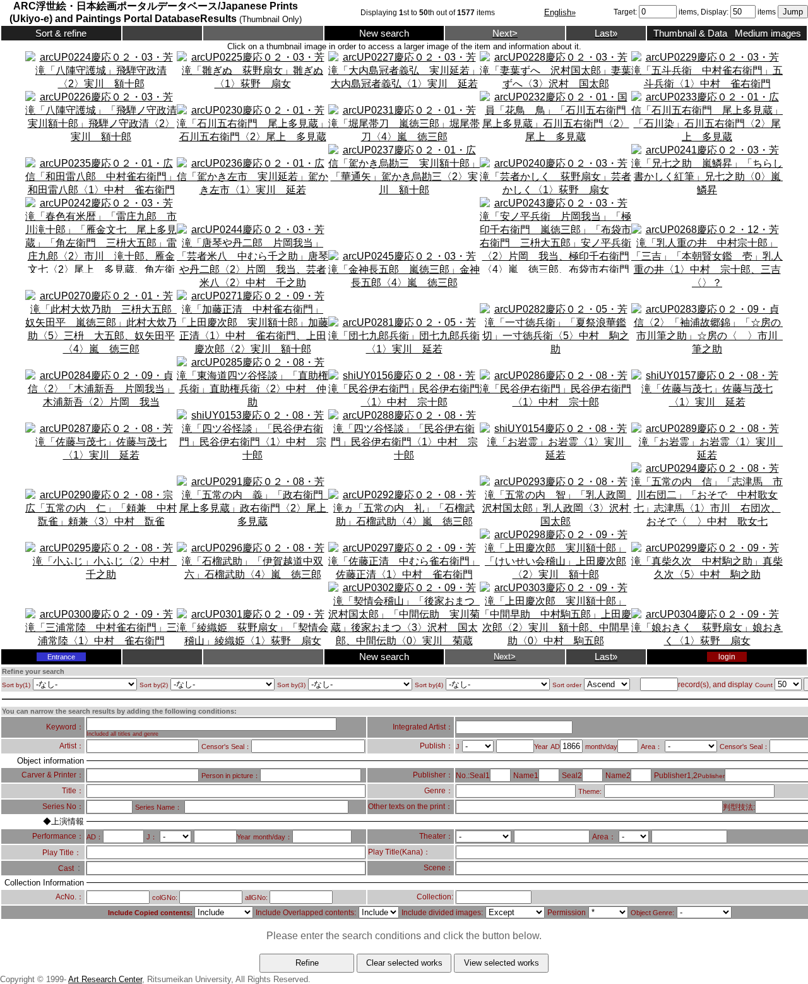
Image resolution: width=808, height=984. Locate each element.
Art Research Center (105, 979)
